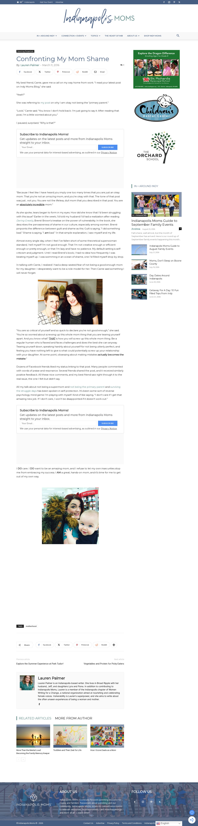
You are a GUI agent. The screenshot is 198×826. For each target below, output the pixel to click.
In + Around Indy (45, 36)
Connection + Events (72, 36)
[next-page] (23, 759)
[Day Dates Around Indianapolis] (139, 279)
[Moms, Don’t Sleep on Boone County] (139, 264)
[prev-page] (18, 759)
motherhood (31, 626)
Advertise (59, 2)
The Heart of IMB (114, 36)
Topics (94, 36)
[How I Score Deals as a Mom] (107, 736)
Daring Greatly (24, 220)
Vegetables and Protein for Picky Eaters (104, 663)
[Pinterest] (174, 2)
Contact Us (88, 823)
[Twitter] (179, 2)
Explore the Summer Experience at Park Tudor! (39, 663)
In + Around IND (139, 215)
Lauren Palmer (30, 65)
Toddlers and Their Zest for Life (67, 750)
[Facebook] (164, 2)
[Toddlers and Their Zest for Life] (70, 736)
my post (45, 102)
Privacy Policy (113, 823)
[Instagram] (169, 2)
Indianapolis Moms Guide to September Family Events (154, 222)
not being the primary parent (87, 386)
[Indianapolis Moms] (99, 18)
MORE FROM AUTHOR (73, 718)
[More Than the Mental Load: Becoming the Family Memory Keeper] (33, 736)
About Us (132, 36)
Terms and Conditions (132, 823)
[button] (178, 36)
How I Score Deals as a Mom (103, 750)
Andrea (135, 228)
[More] (114, 645)
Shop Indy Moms (152, 36)
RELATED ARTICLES (35, 718)
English (164, 823)
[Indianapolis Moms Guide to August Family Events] (139, 249)
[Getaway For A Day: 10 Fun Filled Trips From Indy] (139, 294)
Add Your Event (46, 2)
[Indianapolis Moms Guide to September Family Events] (156, 204)
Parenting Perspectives (25, 51)
